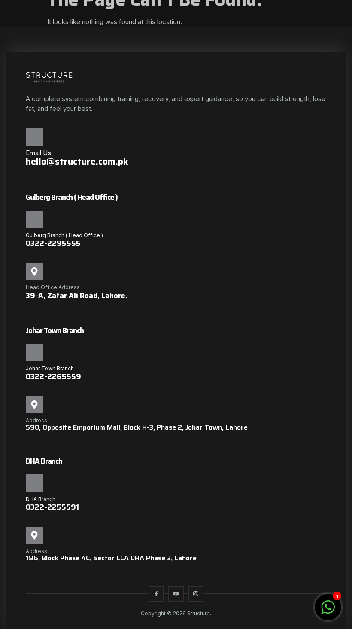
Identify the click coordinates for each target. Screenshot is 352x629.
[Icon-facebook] (156, 594)
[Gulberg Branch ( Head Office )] (34, 219)
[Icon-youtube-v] (176, 594)
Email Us (38, 153)
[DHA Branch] (34, 483)
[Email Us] (34, 137)
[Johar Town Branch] (34, 352)
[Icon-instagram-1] (195, 594)
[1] (328, 612)
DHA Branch (40, 499)
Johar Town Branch (50, 368)
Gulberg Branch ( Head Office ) (64, 235)
